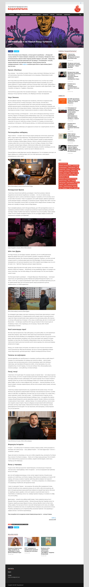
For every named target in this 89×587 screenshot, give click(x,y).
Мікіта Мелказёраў (19, 524)
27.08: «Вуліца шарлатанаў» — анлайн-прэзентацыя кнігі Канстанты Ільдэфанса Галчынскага (74, 137)
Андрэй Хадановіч (71, 167)
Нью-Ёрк (73, 180)
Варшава (13, 524)
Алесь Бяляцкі (76, 165)
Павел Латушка (62, 182)
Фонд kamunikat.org (68, 186)
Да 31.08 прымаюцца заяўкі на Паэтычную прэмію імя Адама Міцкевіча (74, 100)
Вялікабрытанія (74, 171)
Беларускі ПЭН (62, 169)
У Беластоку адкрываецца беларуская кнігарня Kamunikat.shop (74, 56)
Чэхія (60, 188)
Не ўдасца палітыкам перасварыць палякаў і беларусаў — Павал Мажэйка (74, 65)
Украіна (60, 186)
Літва (67, 176)
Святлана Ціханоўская (72, 184)
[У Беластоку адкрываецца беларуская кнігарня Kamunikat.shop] (63, 54)
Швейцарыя (65, 188)
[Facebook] (80, 3)
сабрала (25, 64)
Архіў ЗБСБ (59, 14)
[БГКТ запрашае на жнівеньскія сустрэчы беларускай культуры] (32, 546)
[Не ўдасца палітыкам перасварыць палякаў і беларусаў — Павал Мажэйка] (63, 63)
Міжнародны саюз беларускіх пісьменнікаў (68, 178)
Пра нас (52, 14)
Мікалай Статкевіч (63, 180)
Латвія (75, 175)
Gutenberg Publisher (63, 163)
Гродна (69, 173)
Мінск (69, 180)
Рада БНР (61, 184)
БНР (77, 167)
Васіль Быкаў (66, 171)
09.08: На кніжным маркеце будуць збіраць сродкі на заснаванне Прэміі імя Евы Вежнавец (74, 148)
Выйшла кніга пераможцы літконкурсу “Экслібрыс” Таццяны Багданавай (47, 551)
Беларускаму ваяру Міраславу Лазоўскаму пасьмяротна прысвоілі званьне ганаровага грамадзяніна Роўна (74, 76)
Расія (65, 184)
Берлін (78, 169)
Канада (71, 175)
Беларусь (45, 14)
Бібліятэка (67, 14)
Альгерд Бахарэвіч (63, 167)
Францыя (75, 186)
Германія (65, 173)
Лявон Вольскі (62, 176)
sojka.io (54, 518)
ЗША (77, 173)
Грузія (74, 173)
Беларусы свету (36, 14)
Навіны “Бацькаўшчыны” (23, 14)
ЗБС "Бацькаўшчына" (19, 585)
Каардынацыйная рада (64, 175)
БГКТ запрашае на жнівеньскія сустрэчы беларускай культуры (31, 550)
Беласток (73, 169)
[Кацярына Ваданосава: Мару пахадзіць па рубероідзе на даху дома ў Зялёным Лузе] (15, 546)
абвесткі (70, 188)
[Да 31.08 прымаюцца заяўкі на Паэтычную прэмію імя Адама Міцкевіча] (63, 99)
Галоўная (11, 14)
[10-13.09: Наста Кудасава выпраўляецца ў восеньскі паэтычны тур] (63, 84)
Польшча (26, 524)
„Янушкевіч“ (76, 188)
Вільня (60, 173)
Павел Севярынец (70, 182)
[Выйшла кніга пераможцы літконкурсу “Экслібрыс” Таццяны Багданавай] (48, 546)
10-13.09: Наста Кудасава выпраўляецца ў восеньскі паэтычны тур (73, 86)
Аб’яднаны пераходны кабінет (65, 165)
